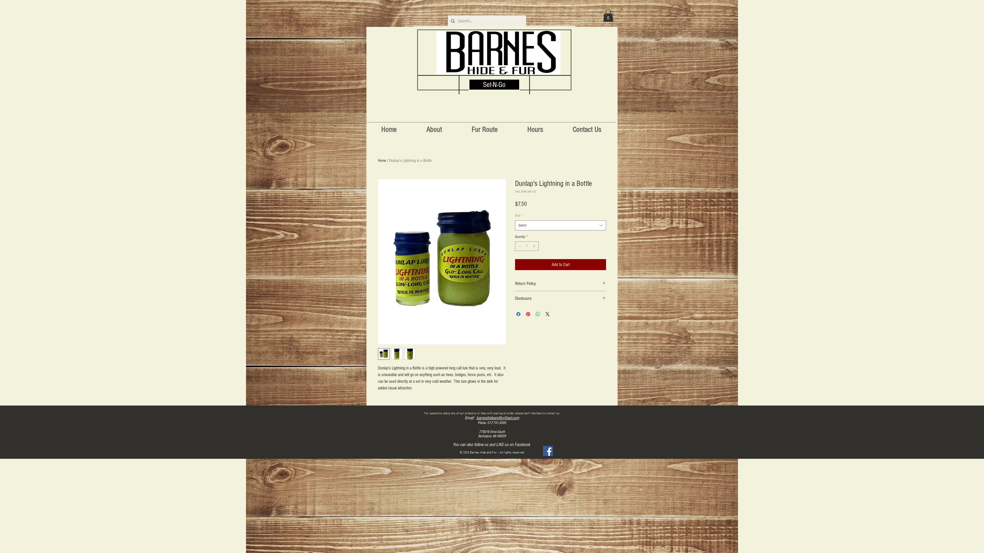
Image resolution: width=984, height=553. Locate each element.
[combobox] (560, 225)
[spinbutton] (526, 246)
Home (382, 160)
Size (519, 216)
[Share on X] (548, 314)
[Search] (612, 13)
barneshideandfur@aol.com (497, 418)
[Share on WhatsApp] (538, 314)
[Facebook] (548, 451)
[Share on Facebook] (518, 314)
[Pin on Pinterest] (528, 314)
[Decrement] (519, 246)
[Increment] (534, 246)
